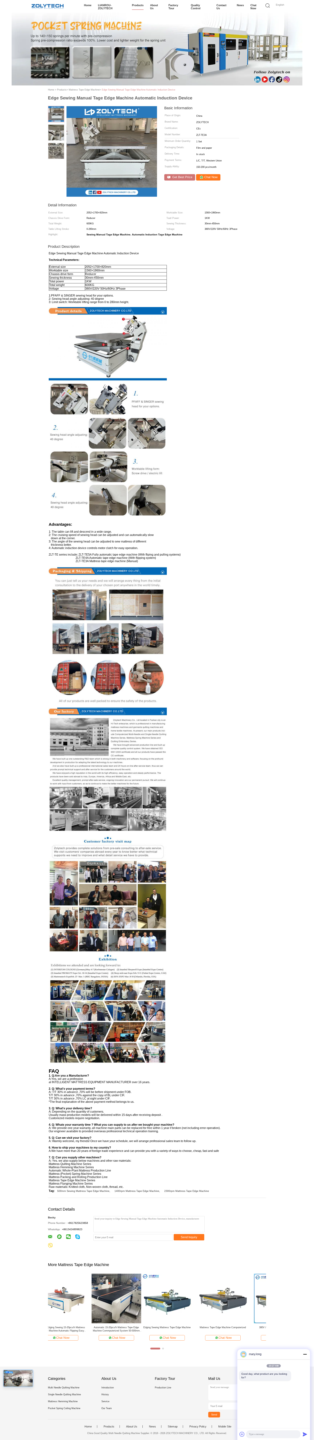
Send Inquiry (189, 1237)
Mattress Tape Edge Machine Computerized (129, 1327)
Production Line (163, 1387)
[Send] (305, 1434)
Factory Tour (173, 7)
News (240, 5)
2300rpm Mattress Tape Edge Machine (186, 1190)
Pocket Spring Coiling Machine (64, 1408)
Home (87, 5)
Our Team (106, 1408)
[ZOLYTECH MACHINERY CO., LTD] (47, 6)
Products (138, 5)
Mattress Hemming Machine (63, 1401)
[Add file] (242, 1434)
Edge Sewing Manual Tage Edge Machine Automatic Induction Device (138, 89)
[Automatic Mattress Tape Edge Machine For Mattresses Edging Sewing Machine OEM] (240, 1298)
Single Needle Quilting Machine (64, 1394)
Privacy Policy (197, 1426)
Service (105, 1401)
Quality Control (195, 7)
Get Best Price (181, 177)
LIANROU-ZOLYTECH (105, 7)
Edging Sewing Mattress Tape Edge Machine (72, 1327)
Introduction (107, 1387)
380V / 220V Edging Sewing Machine (184, 1327)
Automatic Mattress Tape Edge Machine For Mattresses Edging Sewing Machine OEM (240, 1329)
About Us (154, 7)
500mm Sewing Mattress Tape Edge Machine (83, 1190)
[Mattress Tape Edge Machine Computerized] (128, 1298)
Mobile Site (224, 1426)
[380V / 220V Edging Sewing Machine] (184, 1298)
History (105, 1394)
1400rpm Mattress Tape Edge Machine (136, 1190)
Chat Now (253, 7)
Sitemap (173, 1426)
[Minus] (305, 1354)
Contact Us (221, 7)
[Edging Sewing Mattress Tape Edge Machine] (73, 1298)
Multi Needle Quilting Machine (63, 1387)
